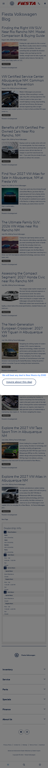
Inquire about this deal (19, 382)
